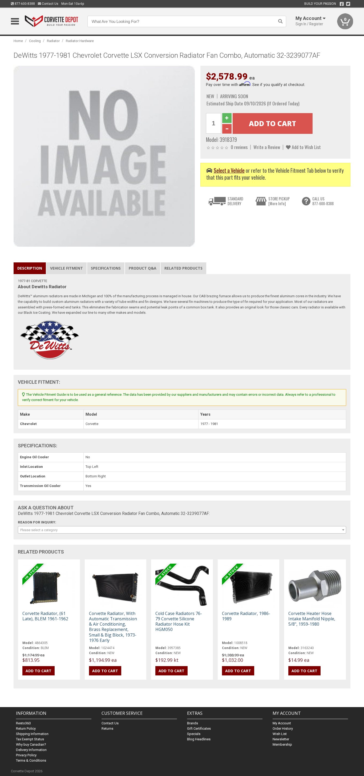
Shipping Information (32, 734)
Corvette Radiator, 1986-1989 (246, 616)
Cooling (35, 41)
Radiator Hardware (80, 41)
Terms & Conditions (31, 760)
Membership (282, 744)
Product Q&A (142, 268)
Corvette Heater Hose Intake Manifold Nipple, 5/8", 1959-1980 (311, 618)
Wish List (280, 734)
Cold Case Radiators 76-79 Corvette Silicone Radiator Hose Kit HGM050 (178, 621)
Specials (193, 734)
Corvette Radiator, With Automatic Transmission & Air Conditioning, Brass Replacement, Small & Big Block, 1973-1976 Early (113, 626)
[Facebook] (342, 4)
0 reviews (239, 146)
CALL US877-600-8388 (323, 201)
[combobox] (182, 530)
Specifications (106, 268)
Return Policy (26, 728)
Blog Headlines (199, 739)
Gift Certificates (199, 728)
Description (29, 268)
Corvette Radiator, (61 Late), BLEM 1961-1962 (45, 616)
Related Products (183, 268)
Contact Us (49, 4)
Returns (107, 728)
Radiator (53, 41)
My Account (282, 723)
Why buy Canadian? (31, 744)
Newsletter (281, 739)
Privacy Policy (26, 755)
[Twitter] (348, 4)
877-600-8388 (24, 4)
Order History (283, 728)
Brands (192, 723)
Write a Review (266, 146)
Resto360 (23, 723)
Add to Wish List (306, 146)
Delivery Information (31, 750)
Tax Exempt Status (30, 739)
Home (18, 41)
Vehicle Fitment (66, 268)
